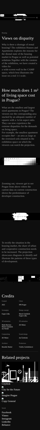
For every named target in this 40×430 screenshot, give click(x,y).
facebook (6, 412)
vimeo (5, 415)
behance (6, 424)
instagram (7, 418)
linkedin (6, 421)
